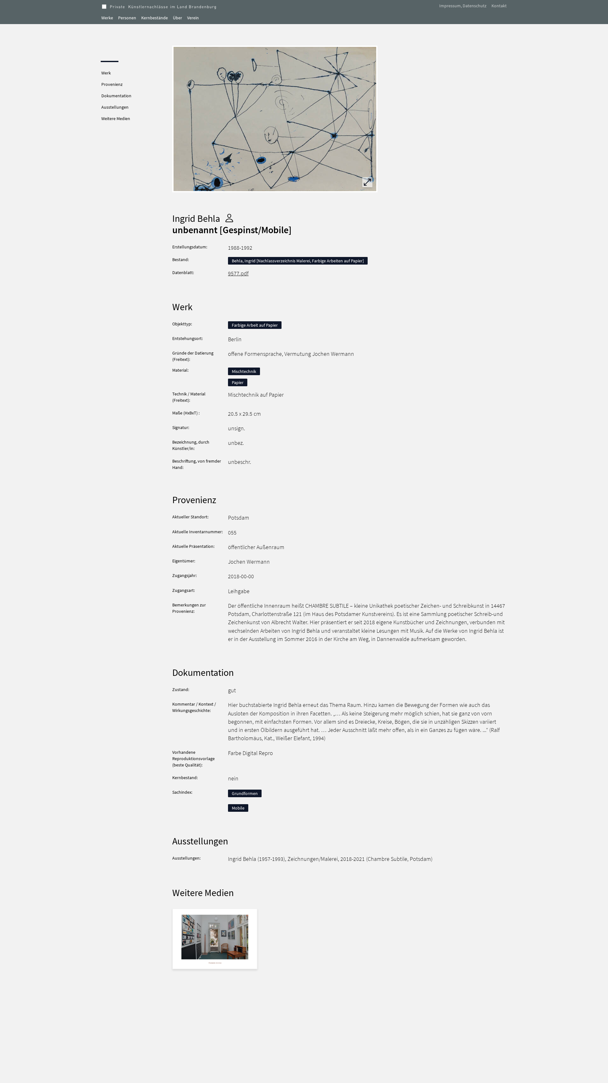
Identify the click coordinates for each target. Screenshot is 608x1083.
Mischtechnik (244, 371)
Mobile (238, 808)
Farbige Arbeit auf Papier (255, 325)
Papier (238, 382)
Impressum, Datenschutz (462, 6)
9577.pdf (238, 273)
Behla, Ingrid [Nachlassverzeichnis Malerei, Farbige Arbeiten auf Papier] (298, 261)
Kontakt (499, 6)
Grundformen (245, 793)
